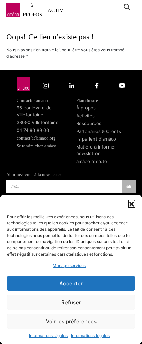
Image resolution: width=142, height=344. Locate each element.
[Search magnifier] (126, 7)
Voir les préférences (71, 321)
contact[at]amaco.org (36, 138)
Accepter (71, 283)
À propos (32, 10)
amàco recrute (91, 161)
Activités (85, 115)
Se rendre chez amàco (37, 146)
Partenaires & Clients (98, 131)
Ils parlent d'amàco (96, 139)
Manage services (69, 265)
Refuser (71, 302)
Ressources (88, 123)
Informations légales (48, 335)
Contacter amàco (32, 100)
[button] (131, 203)
